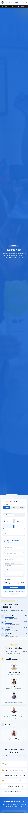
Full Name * (7, 544)
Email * (6, 551)
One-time (8, 514)
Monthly (20, 514)
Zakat (14, 507)
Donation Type (6, 504)
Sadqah (21, 507)
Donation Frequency (8, 511)
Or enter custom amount (8, 531)
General (7, 507)
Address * (6, 569)
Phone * (6, 557)
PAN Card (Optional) (9, 563)
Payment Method (7, 579)
